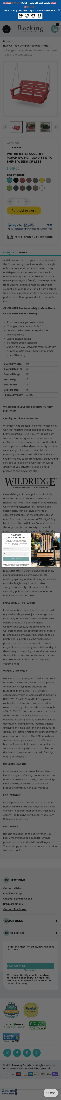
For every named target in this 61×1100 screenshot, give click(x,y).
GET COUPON (16, 558)
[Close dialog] (58, 534)
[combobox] (6, 554)
